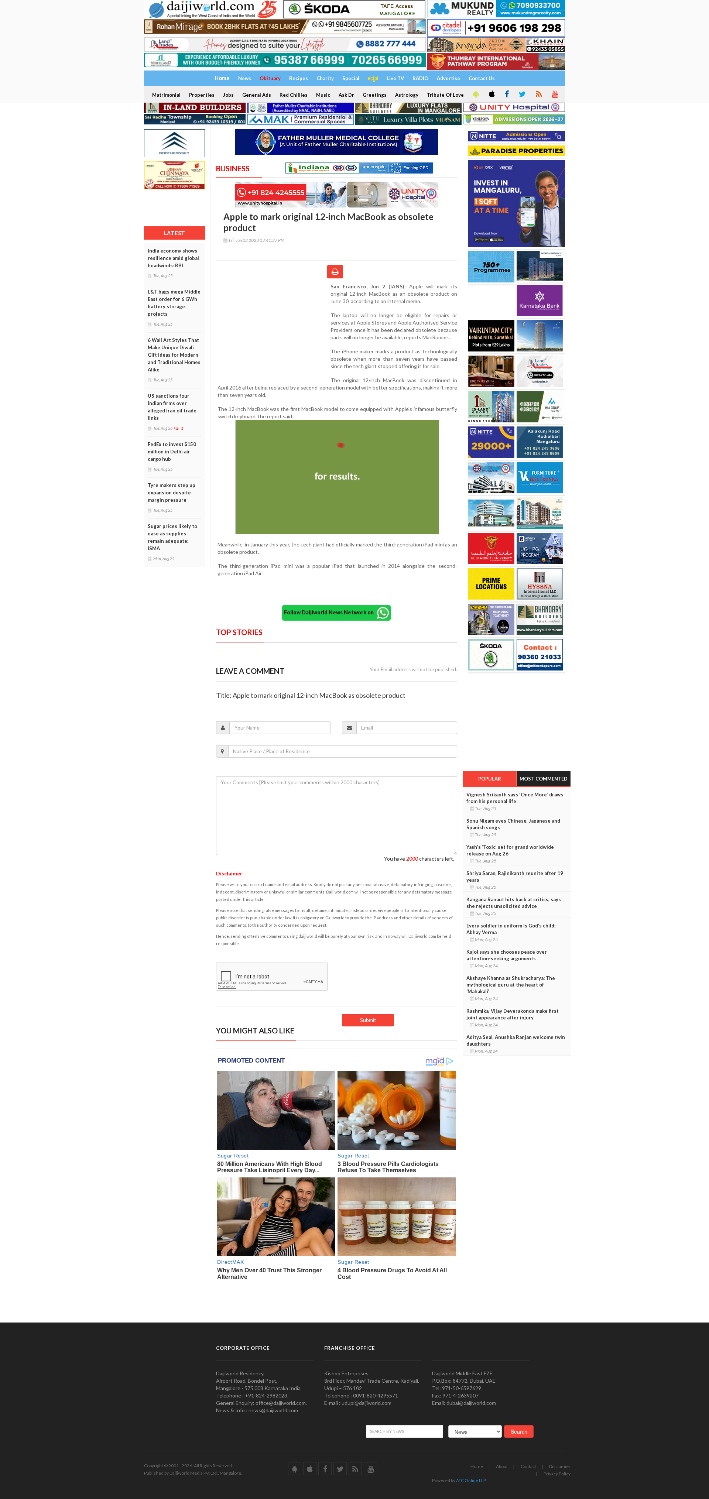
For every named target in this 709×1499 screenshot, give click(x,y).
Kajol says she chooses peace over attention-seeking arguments (506, 955)
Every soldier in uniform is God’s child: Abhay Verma (510, 929)
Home (476, 1466)
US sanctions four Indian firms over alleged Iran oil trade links (172, 407)
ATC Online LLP (471, 1480)
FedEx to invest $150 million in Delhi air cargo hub (172, 451)
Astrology (406, 95)
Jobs (228, 95)
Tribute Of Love (445, 95)
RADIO (420, 78)
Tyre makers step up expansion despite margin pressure (171, 492)
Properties (202, 95)
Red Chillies (294, 95)
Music (323, 95)
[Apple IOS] (491, 95)
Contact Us (482, 78)
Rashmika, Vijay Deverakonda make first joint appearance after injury (512, 1014)
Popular (489, 779)
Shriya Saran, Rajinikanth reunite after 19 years (514, 876)
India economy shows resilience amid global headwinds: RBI (173, 258)
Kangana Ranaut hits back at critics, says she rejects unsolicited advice (513, 902)
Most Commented (544, 779)
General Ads (256, 95)
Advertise (448, 78)
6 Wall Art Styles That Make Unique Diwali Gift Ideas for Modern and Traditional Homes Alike (174, 355)
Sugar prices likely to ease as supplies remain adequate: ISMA (172, 537)
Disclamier (560, 1466)
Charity (325, 78)
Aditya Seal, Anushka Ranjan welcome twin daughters (515, 1040)
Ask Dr (346, 95)
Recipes (298, 78)
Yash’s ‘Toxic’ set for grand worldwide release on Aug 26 (510, 850)
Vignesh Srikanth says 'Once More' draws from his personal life (514, 798)
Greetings (375, 95)
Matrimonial (166, 95)
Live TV (395, 78)
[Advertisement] (273, 331)
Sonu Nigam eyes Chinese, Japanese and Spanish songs (513, 824)
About (502, 1466)
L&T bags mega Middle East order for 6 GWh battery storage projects (174, 303)
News (244, 78)
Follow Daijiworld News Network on (330, 612)
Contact (528, 1466)
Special (350, 78)
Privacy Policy (557, 1473)
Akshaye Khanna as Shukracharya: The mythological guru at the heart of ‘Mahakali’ (510, 984)
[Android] (475, 95)
